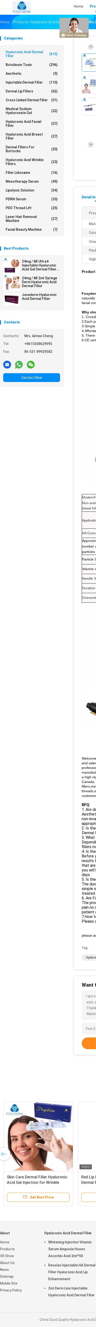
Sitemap (7, 1276)
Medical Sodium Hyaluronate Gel (32, 111)
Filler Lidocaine (32, 173)
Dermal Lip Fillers (32, 91)
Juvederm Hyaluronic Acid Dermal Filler (39, 297)
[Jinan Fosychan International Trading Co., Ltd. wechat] (31, 364)
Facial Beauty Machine (32, 229)
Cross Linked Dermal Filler (32, 100)
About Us (7, 1263)
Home (4, 1242)
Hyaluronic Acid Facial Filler (32, 124)
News (4, 1270)
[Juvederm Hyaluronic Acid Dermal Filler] (11, 299)
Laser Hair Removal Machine (32, 219)
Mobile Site (8, 1283)
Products (7, 1249)
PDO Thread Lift (32, 208)
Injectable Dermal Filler (32, 82)
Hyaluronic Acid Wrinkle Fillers (32, 162)
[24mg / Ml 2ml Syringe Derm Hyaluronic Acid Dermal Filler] (11, 282)
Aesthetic (32, 74)
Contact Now (31, 378)
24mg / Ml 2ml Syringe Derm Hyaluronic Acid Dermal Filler (39, 282)
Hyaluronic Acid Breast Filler (32, 136)
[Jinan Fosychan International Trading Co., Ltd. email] (7, 364)
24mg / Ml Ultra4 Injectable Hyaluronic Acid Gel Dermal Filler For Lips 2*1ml (39, 265)
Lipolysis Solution (32, 190)
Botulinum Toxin (32, 65)
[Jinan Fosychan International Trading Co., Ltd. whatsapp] (19, 364)
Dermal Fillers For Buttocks (32, 149)
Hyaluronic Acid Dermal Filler (32, 54)
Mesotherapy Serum (32, 181)
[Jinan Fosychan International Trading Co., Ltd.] (21, 7)
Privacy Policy (11, 1290)
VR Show (7, 1256)
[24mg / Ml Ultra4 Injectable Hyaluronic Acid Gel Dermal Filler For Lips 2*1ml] (11, 266)
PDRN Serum (32, 199)
